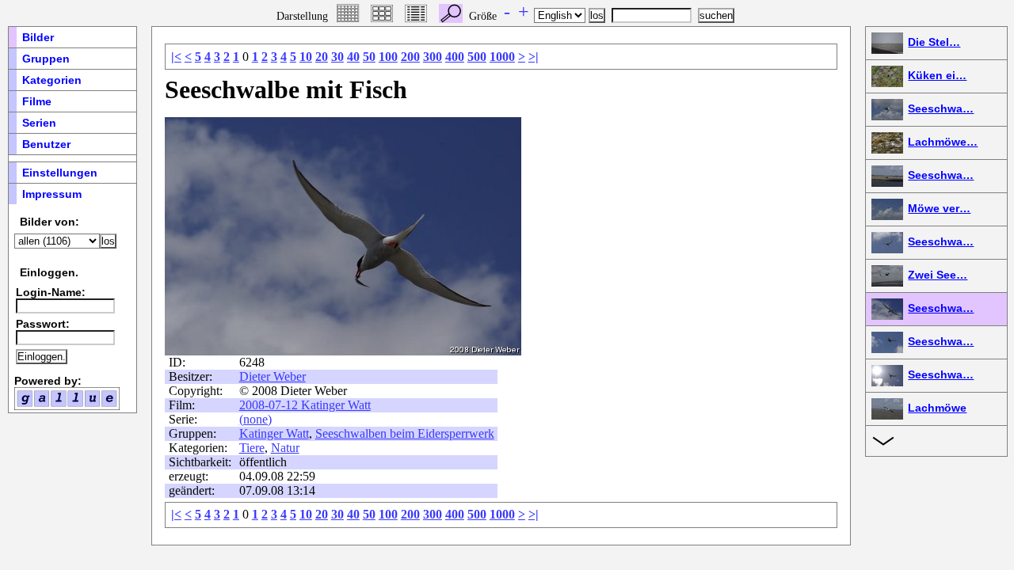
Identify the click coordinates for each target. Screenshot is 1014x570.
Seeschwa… (941, 108)
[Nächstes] (481, 235)
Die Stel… (934, 42)
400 (454, 56)
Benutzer (46, 144)
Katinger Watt (274, 433)
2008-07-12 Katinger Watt (305, 405)
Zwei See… (937, 274)
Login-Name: (51, 292)
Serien (39, 122)
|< (176, 56)
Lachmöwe (937, 407)
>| (533, 56)
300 (432, 56)
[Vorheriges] (204, 235)
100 (388, 56)
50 (369, 56)
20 (321, 56)
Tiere (252, 447)
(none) (255, 419)
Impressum (52, 194)
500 (476, 56)
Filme (36, 101)
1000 (502, 56)
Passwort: (43, 323)
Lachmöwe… (943, 141)
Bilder (38, 37)
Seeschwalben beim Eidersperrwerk (404, 433)
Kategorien (52, 80)
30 (337, 56)
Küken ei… (937, 75)
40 (353, 56)
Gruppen (46, 58)
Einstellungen (59, 172)
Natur (285, 447)
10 (305, 56)
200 (410, 56)
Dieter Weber (272, 376)
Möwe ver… (939, 208)
